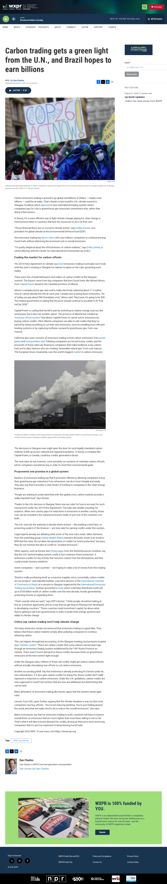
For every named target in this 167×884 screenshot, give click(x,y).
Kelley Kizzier (83, 228)
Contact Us (97, 862)
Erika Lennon (93, 247)
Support (98, 27)
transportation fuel (35, 341)
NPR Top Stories (21, 741)
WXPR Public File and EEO (68, 856)
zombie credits (28, 645)
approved (46, 205)
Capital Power (27, 284)
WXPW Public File (65, 862)
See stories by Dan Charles (34, 768)
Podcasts (43, 27)
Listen (84, 27)
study (61, 588)
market (77, 352)
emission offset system (27, 317)
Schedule (31, 27)
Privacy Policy (132, 856)
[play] (6, 19)
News (5, 27)
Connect (71, 27)
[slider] (17, 19)
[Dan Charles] (11, 766)
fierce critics (48, 237)
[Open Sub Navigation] (10, 27)
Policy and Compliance (102, 856)
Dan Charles (18, 80)
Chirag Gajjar (56, 551)
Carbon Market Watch (52, 537)
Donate (158, 6)
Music (17, 27)
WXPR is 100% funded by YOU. (118, 806)
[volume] (13, 19)
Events (112, 27)
